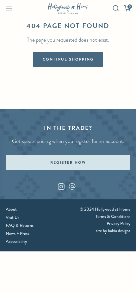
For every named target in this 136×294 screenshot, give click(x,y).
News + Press (17, 233)
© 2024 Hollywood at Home (105, 209)
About (11, 209)
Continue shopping (68, 59)
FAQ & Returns (20, 225)
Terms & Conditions (113, 216)
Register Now (68, 162)
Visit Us (12, 217)
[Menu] (9, 8)
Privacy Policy (118, 223)
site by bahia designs (113, 230)
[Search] (116, 8)
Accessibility (16, 241)
